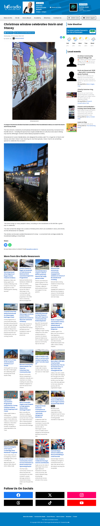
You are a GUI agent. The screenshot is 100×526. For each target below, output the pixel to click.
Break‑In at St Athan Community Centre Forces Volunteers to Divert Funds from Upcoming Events (26, 462)
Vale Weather (75, 24)
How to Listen (60, 516)
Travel (75, 516)
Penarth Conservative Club (85, 102)
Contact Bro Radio (39, 516)
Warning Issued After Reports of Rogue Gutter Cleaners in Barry (9, 275)
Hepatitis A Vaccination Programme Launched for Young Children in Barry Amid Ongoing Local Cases (10, 405)
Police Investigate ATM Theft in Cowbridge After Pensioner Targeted (10, 449)
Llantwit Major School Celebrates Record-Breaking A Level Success (57, 453)
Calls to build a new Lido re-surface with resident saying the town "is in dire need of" (42, 360)
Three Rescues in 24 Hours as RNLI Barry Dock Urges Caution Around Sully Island (57, 401)
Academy (37, 18)
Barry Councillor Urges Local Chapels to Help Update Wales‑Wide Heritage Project (26, 406)
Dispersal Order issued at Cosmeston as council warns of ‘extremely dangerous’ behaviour (40, 411)
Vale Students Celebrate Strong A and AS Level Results (42, 461)
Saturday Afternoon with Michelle (41, 7)
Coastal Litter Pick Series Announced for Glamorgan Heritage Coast (10, 314)
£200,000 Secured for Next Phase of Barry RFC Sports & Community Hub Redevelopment (41, 317)
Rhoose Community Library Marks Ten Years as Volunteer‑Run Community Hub (26, 368)
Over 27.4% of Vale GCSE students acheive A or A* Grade (10, 362)
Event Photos (51, 516)
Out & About (26, 18)
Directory (47, 18)
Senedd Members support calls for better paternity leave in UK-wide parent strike (41, 274)
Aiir (68, 522)
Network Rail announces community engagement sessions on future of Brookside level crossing (58, 273)
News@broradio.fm (32, 249)
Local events (74, 51)
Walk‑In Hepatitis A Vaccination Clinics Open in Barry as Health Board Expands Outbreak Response (57, 324)
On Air (17, 18)
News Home (9, 32)
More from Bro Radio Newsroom (25, 32)
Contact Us (57, 18)
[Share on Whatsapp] (64, 37)
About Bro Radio (28, 516)
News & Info (8, 18)
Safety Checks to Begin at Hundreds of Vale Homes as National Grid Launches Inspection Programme (26, 273)
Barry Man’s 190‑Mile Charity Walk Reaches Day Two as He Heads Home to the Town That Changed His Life (57, 365)
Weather (68, 516)
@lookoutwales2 (19, 38)
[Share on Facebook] (61, 37)
